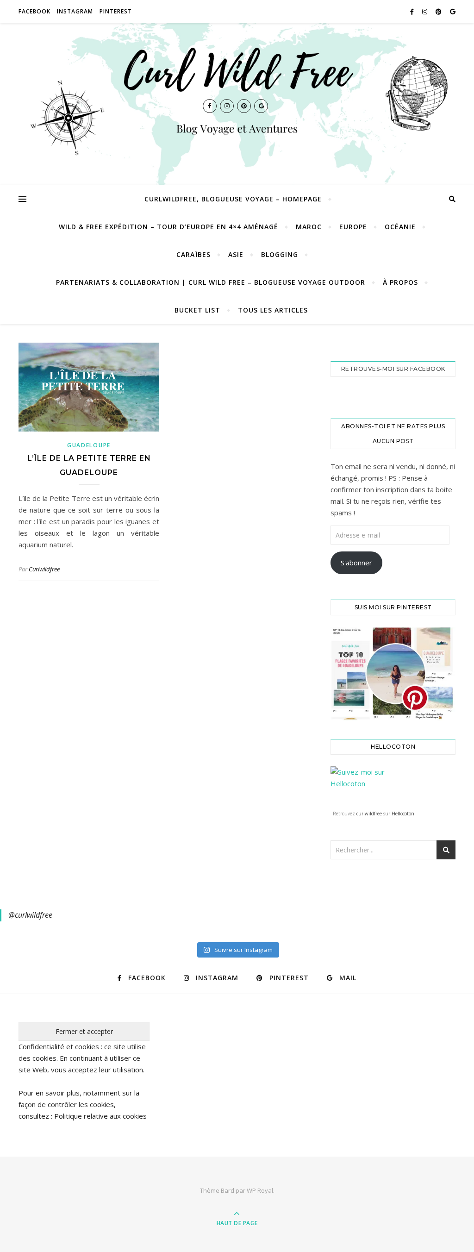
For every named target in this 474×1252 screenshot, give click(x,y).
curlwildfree (369, 813)
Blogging (279, 254)
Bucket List (197, 310)
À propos (400, 282)
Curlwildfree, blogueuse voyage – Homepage (233, 198)
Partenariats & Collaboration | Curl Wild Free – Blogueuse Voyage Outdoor (210, 282)
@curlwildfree (30, 915)
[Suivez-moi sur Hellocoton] (393, 786)
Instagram (75, 11)
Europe (353, 226)
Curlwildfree (44, 569)
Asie (235, 254)
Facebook (34, 11)
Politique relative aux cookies (100, 1116)
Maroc (309, 226)
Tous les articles (273, 310)
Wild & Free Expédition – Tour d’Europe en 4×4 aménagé (168, 226)
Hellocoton (403, 813)
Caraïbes (193, 254)
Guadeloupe (89, 445)
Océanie (400, 226)
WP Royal (260, 1190)
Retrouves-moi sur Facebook (393, 368)
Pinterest (116, 11)
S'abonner (356, 562)
